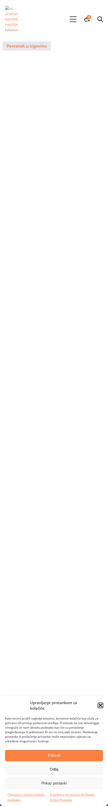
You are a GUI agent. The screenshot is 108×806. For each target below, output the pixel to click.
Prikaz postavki (54, 783)
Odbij (54, 769)
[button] (100, 705)
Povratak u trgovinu (27, 46)
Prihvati (54, 755)
